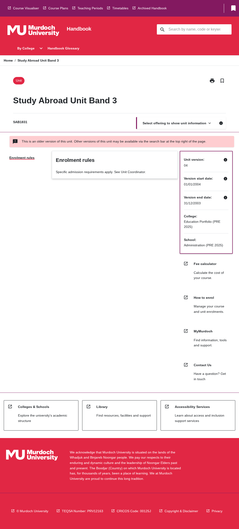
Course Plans (58, 8)
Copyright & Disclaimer (181, 511)
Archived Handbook (152, 8)
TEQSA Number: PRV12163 (82, 511)
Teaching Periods (90, 8)
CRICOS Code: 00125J (134, 511)
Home (8, 60)
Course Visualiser (26, 8)
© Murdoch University (32, 511)
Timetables (120, 8)
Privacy (217, 511)
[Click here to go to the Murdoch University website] (33, 31)
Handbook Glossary (63, 48)
